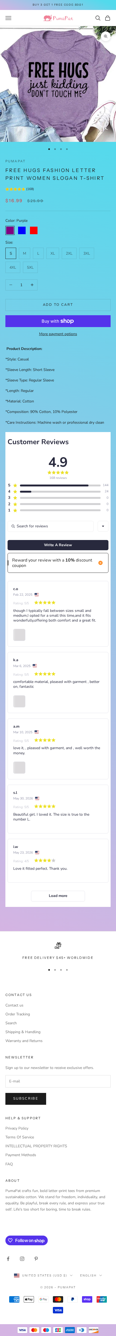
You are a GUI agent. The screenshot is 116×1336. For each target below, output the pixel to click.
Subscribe (25, 1098)
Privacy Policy (16, 1128)
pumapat (15, 161)
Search (11, 1023)
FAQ (9, 1164)
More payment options (58, 333)
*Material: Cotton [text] (19, 401)
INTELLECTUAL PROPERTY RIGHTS (36, 1146)
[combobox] (103, 526)
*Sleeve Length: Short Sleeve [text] (29, 369)
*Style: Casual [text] (17, 359)
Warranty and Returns (24, 1040)
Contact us (14, 1005)
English (88, 1275)
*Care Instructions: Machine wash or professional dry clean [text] (54, 422)
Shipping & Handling (22, 1032)
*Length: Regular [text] (19, 390)
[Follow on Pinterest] (36, 1258)
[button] (19, 190)
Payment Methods (20, 1155)
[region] (58, 951)
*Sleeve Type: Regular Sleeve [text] (29, 380)
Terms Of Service (19, 1137)
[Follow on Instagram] (22, 1258)
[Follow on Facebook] (8, 1258)
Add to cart (58, 304)
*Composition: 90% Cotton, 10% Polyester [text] (41, 411)
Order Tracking (17, 1014)
